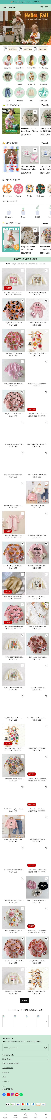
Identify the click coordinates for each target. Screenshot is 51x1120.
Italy (4, 1077)
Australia (5, 1072)
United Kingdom (7, 1068)
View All (45, 105)
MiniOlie (27, 1109)
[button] (46, 7)
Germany (5, 1081)
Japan (4, 1086)
